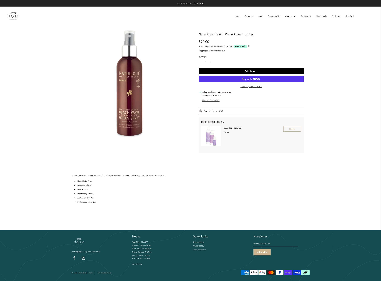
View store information (211, 100)
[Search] (359, 16)
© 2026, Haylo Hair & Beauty (81, 273)
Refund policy (198, 242)
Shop (261, 16)
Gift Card (350, 16)
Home (237, 16)
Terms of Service (199, 249)
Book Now (336, 16)
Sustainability (274, 16)
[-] (200, 62)
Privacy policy (198, 245)
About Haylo (321, 16)
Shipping (202, 50)
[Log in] (367, 16)
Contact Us (306, 16)
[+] (210, 62)
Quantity (202, 57)
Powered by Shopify (104, 273)
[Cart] (375, 16)
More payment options (251, 86)
